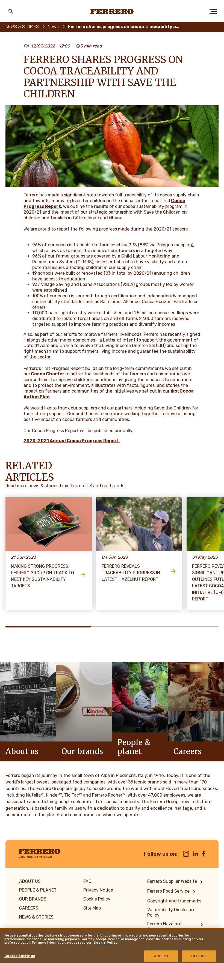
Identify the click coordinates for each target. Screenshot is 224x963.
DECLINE (199, 956)
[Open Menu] (213, 11)
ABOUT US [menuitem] (30, 881)
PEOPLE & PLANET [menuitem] (38, 890)
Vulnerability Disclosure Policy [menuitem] (171, 912)
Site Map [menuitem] (92, 908)
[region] (112, 945)
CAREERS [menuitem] (28, 908)
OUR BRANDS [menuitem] (32, 899)
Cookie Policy (105, 942)
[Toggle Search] (10, 11)
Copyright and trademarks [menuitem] (174, 901)
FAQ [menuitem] (87, 881)
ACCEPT (161, 956)
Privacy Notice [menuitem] (98, 890)
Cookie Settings (19, 956)
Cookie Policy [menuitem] (96, 899)
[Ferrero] (112, 11)
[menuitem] (176, 882)
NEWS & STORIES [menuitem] (36, 917)
